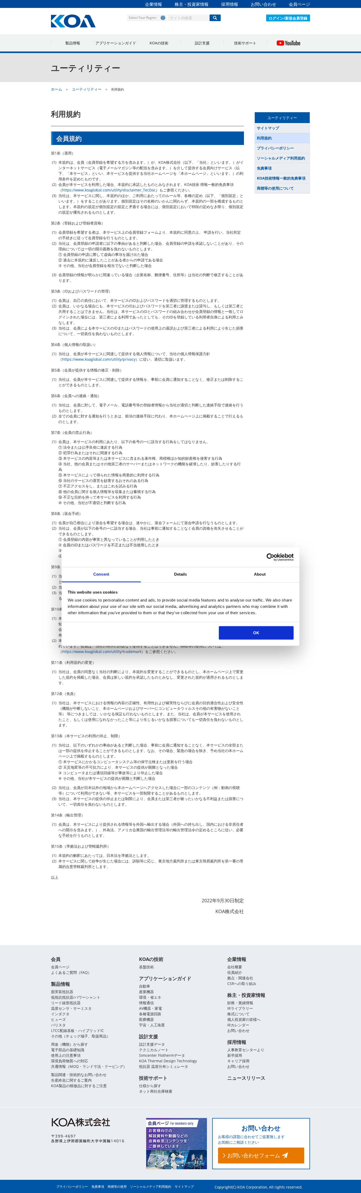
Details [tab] (180, 574)
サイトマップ (268, 127)
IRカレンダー (238, 1024)
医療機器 (146, 1019)
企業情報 (153, 4)
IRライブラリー (240, 1008)
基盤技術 (146, 966)
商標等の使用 (117, 1186)
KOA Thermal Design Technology (168, 1060)
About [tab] (260, 574)
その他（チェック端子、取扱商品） (80, 1036)
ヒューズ (58, 1019)
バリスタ (58, 1024)
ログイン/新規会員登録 (288, 18)
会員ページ (299, 4)
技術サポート (245, 42)
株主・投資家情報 (192, 4)
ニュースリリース (246, 1078)
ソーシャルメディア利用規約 (281, 158)
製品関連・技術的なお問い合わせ (79, 1074)
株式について (238, 1013)
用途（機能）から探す (69, 1044)
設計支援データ (152, 1044)
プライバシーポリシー (275, 148)
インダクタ (60, 1013)
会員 (56, 959)
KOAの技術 (159, 42)
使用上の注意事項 (66, 1055)
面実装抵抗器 (62, 991)
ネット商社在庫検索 (155, 1091)
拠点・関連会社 (240, 977)
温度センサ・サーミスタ (71, 1008)
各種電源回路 (150, 1013)
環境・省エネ (150, 997)
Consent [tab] (101, 574)
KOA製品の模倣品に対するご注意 (79, 1085)
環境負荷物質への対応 (69, 1060)
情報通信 (146, 1002)
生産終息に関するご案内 (71, 1080)
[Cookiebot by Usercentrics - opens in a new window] (270, 557)
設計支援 (202, 42)
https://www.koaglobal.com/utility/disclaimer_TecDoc (109, 189)
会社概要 (234, 966)
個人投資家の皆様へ (244, 1019)
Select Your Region (142, 17)
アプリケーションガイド (115, 42)
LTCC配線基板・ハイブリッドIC (77, 1030)
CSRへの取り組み (241, 983)
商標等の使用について (275, 188)
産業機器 (146, 991)
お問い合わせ (263, 4)
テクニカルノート (154, 1049)
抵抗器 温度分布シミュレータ (163, 1066)
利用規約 (264, 137)
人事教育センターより (245, 1049)
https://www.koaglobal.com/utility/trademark (101, 651)
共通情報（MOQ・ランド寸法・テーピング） (89, 1066)
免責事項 (264, 168)
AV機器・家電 (150, 1008)
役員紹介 (234, 972)
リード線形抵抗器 (66, 1002)
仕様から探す (150, 1085)
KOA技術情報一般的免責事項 (281, 178)
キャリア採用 (238, 1060)
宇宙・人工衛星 (152, 1024)
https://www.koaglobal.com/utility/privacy (99, 359)
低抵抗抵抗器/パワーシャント (75, 997)
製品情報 (72, 42)
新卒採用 (234, 1055)
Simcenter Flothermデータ (162, 1055)
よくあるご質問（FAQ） (71, 972)
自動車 (144, 986)
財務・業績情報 (240, 1002)
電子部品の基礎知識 (67, 1049)
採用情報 (229, 4)
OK (256, 633)
